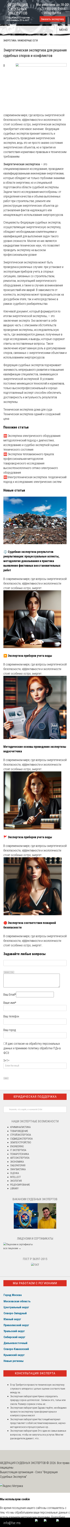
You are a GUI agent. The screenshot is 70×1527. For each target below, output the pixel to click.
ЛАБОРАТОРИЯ (17, 1165)
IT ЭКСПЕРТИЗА (18, 1150)
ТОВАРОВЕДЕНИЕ (19, 1131)
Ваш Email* (9, 994)
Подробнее (58, 1517)
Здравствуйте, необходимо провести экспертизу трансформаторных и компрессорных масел (38, 1411)
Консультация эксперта (35, 1373)
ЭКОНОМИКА (17, 1161)
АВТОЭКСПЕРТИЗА (19, 1157)
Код (12, 972)
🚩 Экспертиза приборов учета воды (27, 837)
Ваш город (9, 1030)
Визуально (7, 972)
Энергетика (9, 40)
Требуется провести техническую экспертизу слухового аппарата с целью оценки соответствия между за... (37, 1388)
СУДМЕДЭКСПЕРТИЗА (21, 1138)
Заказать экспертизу (52, 19)
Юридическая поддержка (35, 1097)
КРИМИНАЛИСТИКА (20, 1127)
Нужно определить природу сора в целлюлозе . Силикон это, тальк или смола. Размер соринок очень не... (38, 1400)
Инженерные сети (28, 40)
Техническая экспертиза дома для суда (27, 409)
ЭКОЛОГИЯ (16, 1180)
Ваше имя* (9, 1002)
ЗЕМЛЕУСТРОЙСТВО (20, 1142)
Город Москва (13, 1295)
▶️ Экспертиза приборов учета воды (27, 655)
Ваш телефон (11, 1016)
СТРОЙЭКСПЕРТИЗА (20, 1134)
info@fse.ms (52, 13)
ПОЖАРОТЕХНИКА (19, 1154)
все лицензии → (12, 1248)
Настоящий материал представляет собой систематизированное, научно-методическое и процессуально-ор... (38, 1423)
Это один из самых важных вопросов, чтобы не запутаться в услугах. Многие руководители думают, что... (38, 1434)
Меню (63, 30)
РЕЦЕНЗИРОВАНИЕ (20, 1184)
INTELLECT (15, 1177)
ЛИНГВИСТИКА (18, 1169)
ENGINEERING (17, 1146)
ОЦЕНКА (14, 1173)
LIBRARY (14, 1188)
